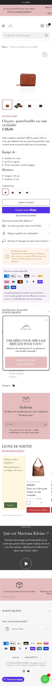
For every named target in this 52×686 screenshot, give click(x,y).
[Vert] (27, 192)
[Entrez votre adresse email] (45, 424)
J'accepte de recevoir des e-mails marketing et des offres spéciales (24, 431)
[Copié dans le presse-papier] (13, 385)
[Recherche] (46, 35)
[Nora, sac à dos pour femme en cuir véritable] (38, 467)
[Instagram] (24, 671)
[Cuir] (5, 192)
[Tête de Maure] (12, 192)
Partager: (6, 386)
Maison (4, 47)
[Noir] (20, 192)
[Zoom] (44, 54)
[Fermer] (47, 250)
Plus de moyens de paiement (26, 215)
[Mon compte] (42, 25)
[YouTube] (28, 671)
